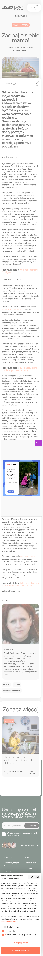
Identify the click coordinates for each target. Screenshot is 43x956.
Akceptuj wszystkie (20, 951)
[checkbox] (10, 927)
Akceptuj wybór (21, 943)
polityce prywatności (8, 921)
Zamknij (38, 443)
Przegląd (35, 877)
